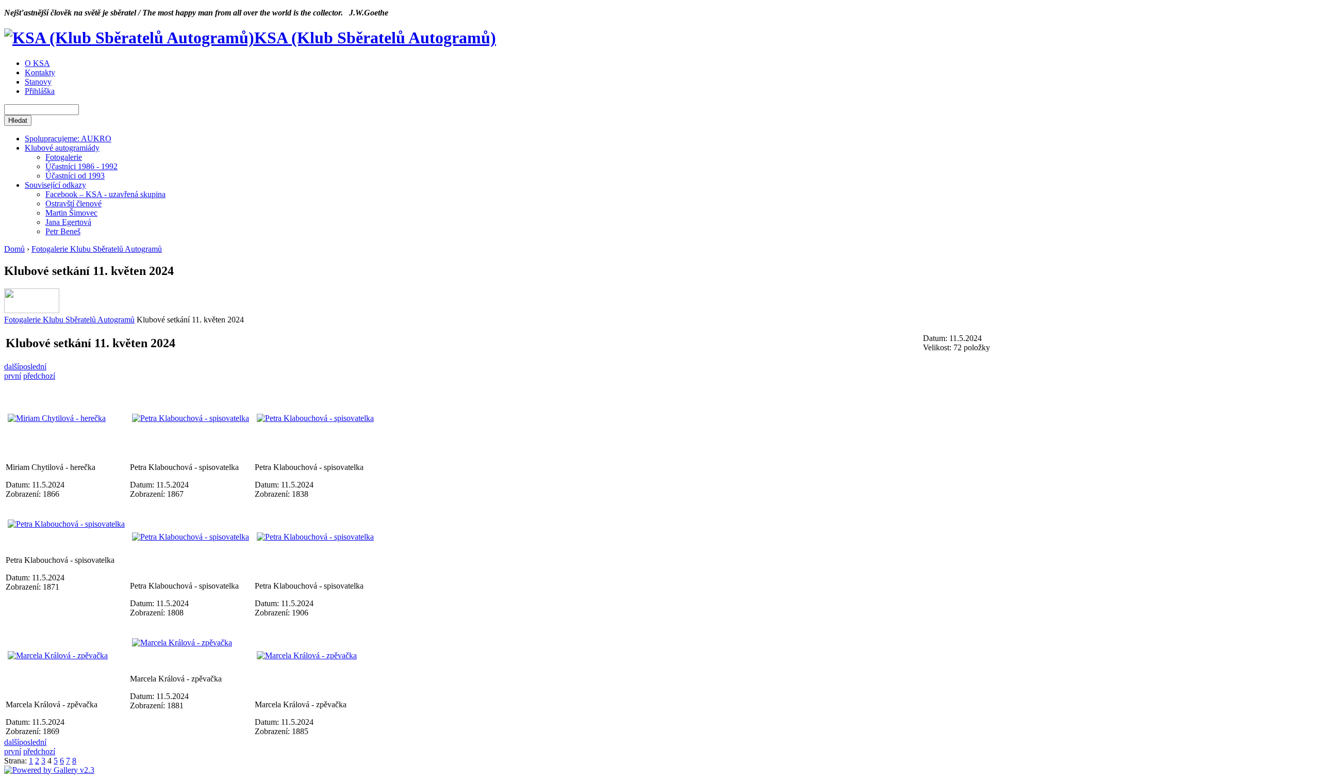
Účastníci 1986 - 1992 (81, 166)
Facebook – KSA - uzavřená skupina (105, 194)
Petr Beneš (62, 231)
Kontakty (40, 72)
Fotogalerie (63, 157)
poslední (32, 366)
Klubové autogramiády (62, 147)
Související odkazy (55, 185)
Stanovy (38, 81)
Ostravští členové (73, 203)
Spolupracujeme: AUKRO (68, 138)
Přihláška (40, 91)
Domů (14, 249)
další (11, 366)
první (12, 375)
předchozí (39, 375)
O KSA (37, 63)
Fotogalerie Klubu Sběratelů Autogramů (96, 249)
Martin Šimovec (71, 212)
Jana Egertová (68, 222)
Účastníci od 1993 (75, 175)
